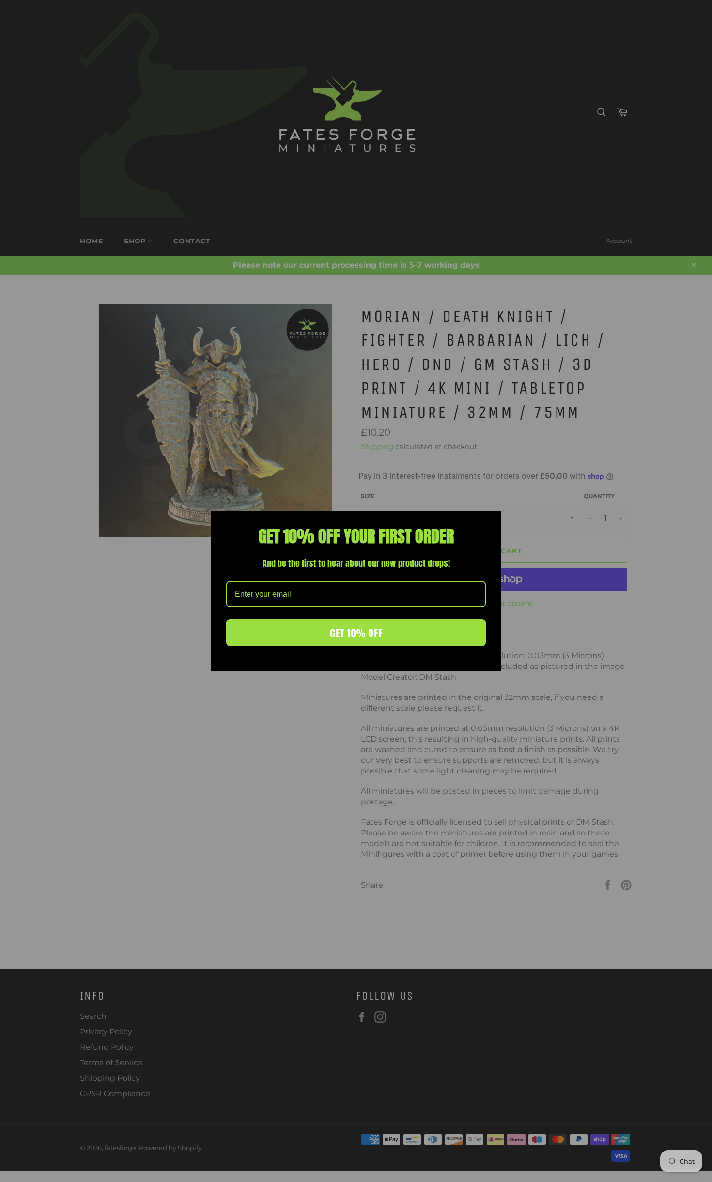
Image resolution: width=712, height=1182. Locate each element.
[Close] (489, 522)
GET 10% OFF (356, 632)
